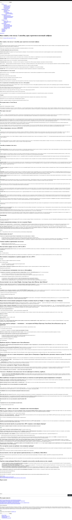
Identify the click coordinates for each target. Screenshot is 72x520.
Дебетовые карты (7, 10)
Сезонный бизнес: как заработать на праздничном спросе (9, 501)
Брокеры (5, 4)
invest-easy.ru (2, 1)
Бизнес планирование (7, 21)
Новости (3, 31)
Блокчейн (5, 18)
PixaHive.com (13, 511)
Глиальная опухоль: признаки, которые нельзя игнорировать (10, 503)
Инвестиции (4, 23)
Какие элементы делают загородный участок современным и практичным (12, 500)
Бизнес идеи (6, 20)
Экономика (4, 30)
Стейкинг (5, 19)
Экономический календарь (6, 517)
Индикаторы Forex (7, 7)
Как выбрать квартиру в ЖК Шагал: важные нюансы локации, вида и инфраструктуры (14, 502)
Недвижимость (4, 28)
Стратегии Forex (6, 8)
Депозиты (5, 11)
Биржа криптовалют (7, 15)
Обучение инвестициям (8, 26)
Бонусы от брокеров (7, 5)
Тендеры (3, 29)
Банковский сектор (5, 9)
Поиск (1, 493)
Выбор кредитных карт (6, 516)
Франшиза (5, 22)
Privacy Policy (4, 515)
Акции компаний (7, 24)
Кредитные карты (9, 12)
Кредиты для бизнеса (9, 13)
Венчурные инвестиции (8, 25)
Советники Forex (7, 6)
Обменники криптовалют (8, 17)
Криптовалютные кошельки (8, 16)
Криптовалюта (4, 14)
